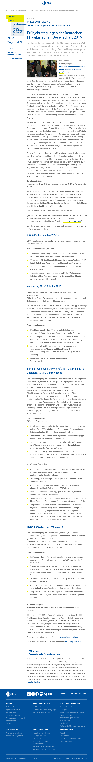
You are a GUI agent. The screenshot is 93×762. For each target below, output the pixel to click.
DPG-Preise (37, 738)
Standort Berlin (11, 721)
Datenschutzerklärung (79, 758)
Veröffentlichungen (21, 10)
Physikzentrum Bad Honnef (15, 718)
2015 (36, 10)
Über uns (9, 703)
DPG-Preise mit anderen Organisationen (41, 742)
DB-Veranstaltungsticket (14, 736)
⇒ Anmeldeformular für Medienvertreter (43, 654)
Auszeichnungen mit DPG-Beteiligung (46, 749)
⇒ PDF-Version (33, 651)
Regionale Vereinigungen (41, 712)
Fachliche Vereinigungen (41, 707)
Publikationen (13, 38)
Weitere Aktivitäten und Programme (72, 726)
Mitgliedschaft (75, 694)
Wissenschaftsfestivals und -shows (72, 712)
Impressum (58, 758)
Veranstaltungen (12, 730)
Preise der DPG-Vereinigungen (43, 746)
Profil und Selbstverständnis (15, 707)
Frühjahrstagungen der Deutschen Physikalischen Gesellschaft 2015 (18, 29)
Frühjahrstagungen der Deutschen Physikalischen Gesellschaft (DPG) (73, 69)
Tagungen (63, 710)
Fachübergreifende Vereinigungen (44, 710)
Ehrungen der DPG (39, 736)
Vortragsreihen (65, 720)
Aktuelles (30, 10)
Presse (85, 694)
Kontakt (8, 723)
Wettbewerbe (64, 723)
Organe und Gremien (13, 710)
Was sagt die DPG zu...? (14, 43)
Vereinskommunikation (14, 715)
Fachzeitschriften (14, 59)
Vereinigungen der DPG (41, 703)
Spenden (63, 694)
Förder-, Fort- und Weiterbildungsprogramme (69, 716)
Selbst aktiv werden (66, 707)
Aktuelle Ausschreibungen (42, 733)
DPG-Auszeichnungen (41, 730)
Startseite (11, 10)
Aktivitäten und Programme (70, 703)
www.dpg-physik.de (73, 642)
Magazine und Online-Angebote (14, 53)
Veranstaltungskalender (14, 733)
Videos (10, 48)
